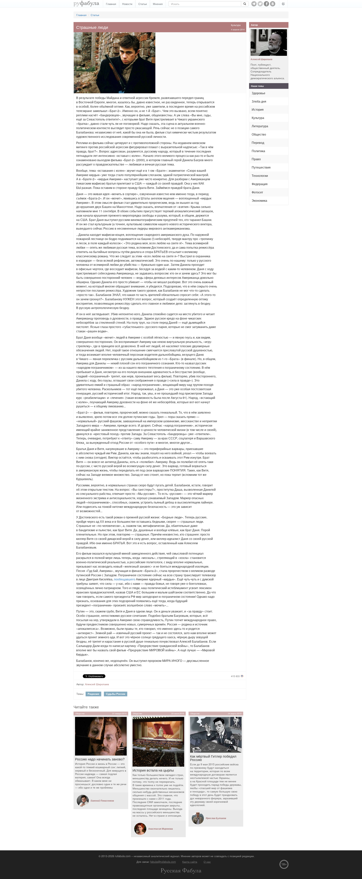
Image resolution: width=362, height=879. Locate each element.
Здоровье (258, 93)
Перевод (258, 142)
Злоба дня (259, 101)
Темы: (80, 694)
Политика (258, 151)
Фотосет (257, 192)
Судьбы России (115, 694)
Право (256, 159)
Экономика (259, 200)
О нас (207, 862)
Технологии (260, 175)
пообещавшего (124, 579)
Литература (260, 126)
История (258, 109)
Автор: (80, 684)
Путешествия (261, 167)
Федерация (260, 184)
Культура (236, 25)
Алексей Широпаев (97, 684)
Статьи (142, 4)
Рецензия (93, 694)
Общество (259, 134)
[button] (283, 4)
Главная (111, 4)
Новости (127, 4)
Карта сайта (189, 862)
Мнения (158, 4)
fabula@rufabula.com (163, 862)
